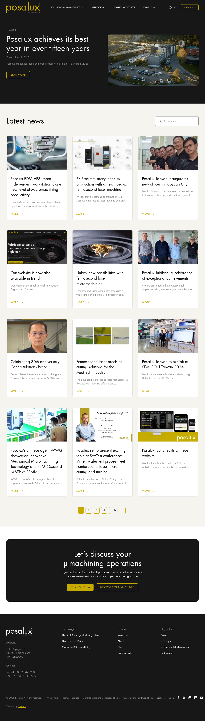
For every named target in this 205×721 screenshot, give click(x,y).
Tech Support (167, 641)
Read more (18, 74)
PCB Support (167, 652)
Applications (98, 7)
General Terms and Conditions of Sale (101, 697)
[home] (23, 7)
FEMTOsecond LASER (72, 641)
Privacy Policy (52, 697)
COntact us (189, 7)
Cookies (172, 697)
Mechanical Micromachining (76, 647)
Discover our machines (117, 587)
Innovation (122, 635)
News (120, 647)
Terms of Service (71, 697)
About (120, 641)
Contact (164, 635)
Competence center (124, 7)
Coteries (22, 706)
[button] (67, 7)
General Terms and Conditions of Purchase (144, 697)
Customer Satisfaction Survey (175, 647)
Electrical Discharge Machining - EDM (80, 635)
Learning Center (125, 652)
